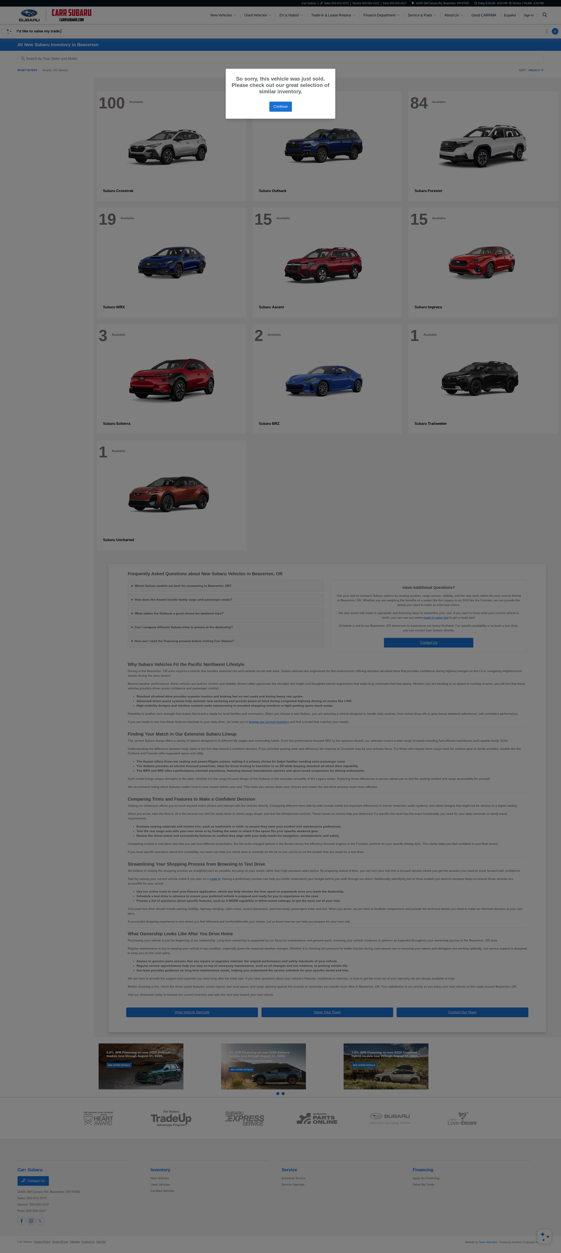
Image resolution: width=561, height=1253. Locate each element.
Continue (280, 106)
